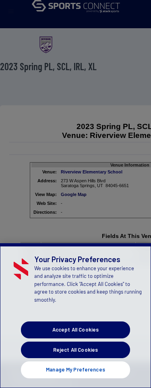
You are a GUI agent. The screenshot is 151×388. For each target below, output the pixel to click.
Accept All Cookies (75, 329)
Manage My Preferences (75, 369)
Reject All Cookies (75, 349)
